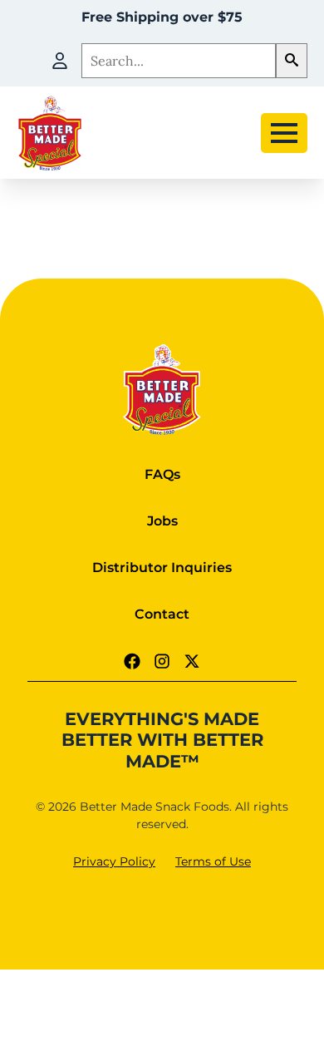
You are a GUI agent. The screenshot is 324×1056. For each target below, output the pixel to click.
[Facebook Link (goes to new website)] (132, 661)
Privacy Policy (114, 861)
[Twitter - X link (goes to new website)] (192, 661)
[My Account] (60, 60)
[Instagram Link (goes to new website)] (162, 661)
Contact (162, 614)
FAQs (162, 474)
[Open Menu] (284, 133)
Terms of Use (213, 861)
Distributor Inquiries (162, 567)
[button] (291, 60)
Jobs (162, 521)
